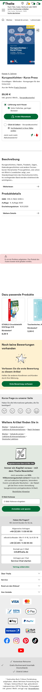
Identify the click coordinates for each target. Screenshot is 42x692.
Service (4, 579)
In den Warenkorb (23, 116)
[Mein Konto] (27, 3)
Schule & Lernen (21, 20)
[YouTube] (21, 651)
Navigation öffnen (3, 10)
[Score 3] (20, 410)
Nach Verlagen (34, 429)
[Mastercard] (27, 602)
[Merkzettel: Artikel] (32, 3)
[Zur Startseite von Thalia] (13, 3)
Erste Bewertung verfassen (21, 384)
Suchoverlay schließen (21, 9)
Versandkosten (33, 688)
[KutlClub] (30, 631)
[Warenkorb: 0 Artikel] (38, 3)
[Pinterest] (26, 641)
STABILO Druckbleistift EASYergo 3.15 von (13, 316)
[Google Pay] (31, 611)
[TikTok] (35, 641)
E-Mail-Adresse (8, 497)
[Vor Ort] (22, 3)
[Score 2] (12, 410)
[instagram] (16, 641)
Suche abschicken (14, 13)
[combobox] (5, 104)
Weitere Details (9, 213)
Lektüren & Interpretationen (13, 429)
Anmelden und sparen (21, 509)
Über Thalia (6, 573)
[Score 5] (36, 410)
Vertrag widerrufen (21, 567)
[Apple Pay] (13, 621)
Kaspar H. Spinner (9, 73)
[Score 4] (28, 410)
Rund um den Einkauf (10, 586)
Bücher (9, 20)
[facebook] (7, 641)
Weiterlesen (8, 186)
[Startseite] (3, 20)
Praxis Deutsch (20, 87)
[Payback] (12, 631)
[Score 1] (4, 410)
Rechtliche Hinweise (21, 491)
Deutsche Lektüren (10, 439)
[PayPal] (28, 621)
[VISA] (14, 602)
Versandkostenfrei (27, 97)
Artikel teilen (37, 30)
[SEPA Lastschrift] (13, 611)
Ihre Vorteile (6, 592)
